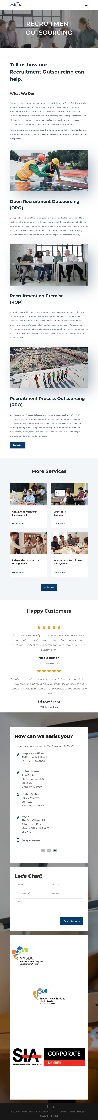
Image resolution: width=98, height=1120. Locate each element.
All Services (49, 587)
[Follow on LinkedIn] (55, 850)
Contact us (17, 445)
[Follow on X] (49, 850)
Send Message (72, 921)
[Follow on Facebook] (43, 850)
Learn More (18, 524)
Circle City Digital (49, 1116)
